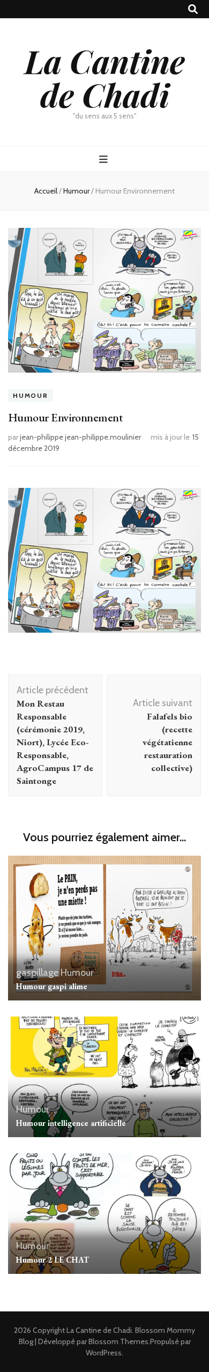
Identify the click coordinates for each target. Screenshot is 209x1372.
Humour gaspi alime (51, 986)
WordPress (104, 1353)
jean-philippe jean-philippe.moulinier (80, 437)
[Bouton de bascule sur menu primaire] (104, 159)
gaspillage (37, 972)
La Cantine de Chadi (105, 77)
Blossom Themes (118, 1341)
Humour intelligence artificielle (71, 1123)
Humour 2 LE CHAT (52, 1260)
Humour (30, 395)
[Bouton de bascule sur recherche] (193, 9)
